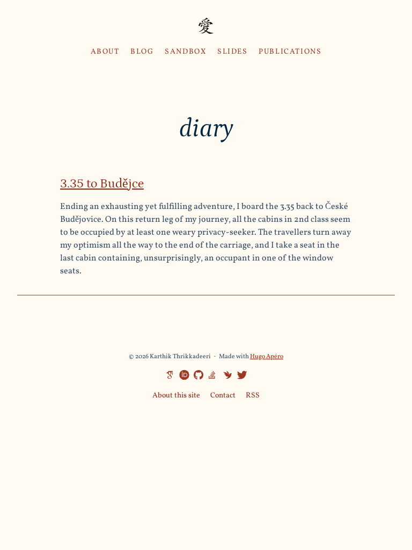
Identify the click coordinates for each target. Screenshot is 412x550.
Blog (141, 52)
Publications (290, 52)
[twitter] (240, 375)
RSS (253, 395)
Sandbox (185, 52)
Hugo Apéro (266, 356)
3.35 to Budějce (102, 183)
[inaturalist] (226, 374)
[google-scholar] (168, 374)
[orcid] (182, 374)
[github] (197, 375)
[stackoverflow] (211, 374)
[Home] (206, 27)
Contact (223, 395)
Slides (232, 52)
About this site (176, 395)
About (105, 52)
